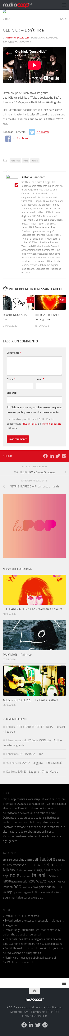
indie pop (25, 876)
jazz (49, 876)
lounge (14, 881)
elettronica (52, 864)
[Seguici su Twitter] (57, 456)
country (7, 865)
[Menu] (64, 5)
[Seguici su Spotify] (64, 456)
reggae (27, 892)
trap (40, 897)
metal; (22, 881)
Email (40, 379)
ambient (7, 859)
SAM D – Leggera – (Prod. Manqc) (41, 763)
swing (34, 897)
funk (13, 870)
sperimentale (12, 897)
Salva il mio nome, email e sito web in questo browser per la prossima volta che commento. (34, 410)
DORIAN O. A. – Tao (31, 754)
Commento (14, 352)
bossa (29, 860)
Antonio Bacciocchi (18, 37)
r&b (4, 892)
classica (60, 859)
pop (17, 886)
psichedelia (47, 887)
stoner (26, 897)
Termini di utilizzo (51, 423)
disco (39, 865)
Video (6, 19)
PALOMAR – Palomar (17, 655)
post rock (27, 887)
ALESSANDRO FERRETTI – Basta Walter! (30, 700)
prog (35, 887)
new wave (36, 881)
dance (31, 864)
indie (25, 160)
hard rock (15, 160)
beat (15, 859)
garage (28, 870)
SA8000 (21, 804)
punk (59, 886)
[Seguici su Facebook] (45, 456)
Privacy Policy (29, 423)
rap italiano (17, 892)
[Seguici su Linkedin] (51, 456)
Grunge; (37, 870)
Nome (11, 379)
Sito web (12, 392)
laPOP (7, 881)
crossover (19, 865)
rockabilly (45, 892)
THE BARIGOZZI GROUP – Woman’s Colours (32, 609)
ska (53, 892)
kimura (55, 876)
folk (6, 870)
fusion (20, 870)
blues (22, 859)
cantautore (43, 859)
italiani (35, 160)
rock (36, 892)
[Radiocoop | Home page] (22, 5)
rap (9, 892)
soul (58, 892)
